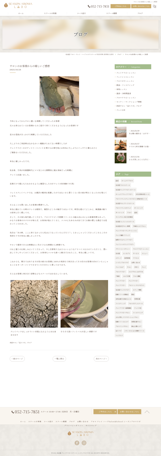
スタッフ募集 (137, 290)
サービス (136, 253)
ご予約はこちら (120, 6)
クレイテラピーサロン (123, 313)
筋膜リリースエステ (122, 322)
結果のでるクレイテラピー (124, 240)
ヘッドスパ (119, 335)
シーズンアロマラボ (122, 262)
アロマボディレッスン (125, 81)
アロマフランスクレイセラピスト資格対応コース (131, 199)
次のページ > (101, 358)
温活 (117, 181)
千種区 (118, 276)
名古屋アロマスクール (123, 185)
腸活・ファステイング (125, 85)
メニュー (145, 253)
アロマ (129, 212)
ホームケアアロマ (127, 181)
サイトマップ (91, 425)
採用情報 (127, 258)
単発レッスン (121, 89)
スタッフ (118, 258)
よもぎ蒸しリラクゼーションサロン (127, 317)
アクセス (136, 258)
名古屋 (118, 253)
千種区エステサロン (139, 226)
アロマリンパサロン (122, 326)
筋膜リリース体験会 (122, 294)
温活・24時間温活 (123, 93)
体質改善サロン (136, 322)
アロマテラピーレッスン (126, 97)
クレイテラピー (121, 281)
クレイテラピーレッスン (126, 72)
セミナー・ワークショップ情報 (129, 101)
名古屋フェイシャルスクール (125, 222)
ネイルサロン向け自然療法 (124, 217)
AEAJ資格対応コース (142, 194)
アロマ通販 (136, 276)
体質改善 (137, 299)
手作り (136, 267)
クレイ (144, 267)
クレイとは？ (120, 267)
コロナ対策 (126, 276)
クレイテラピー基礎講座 (123, 308)
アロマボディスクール (136, 303)
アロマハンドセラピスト (136, 285)
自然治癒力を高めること (123, 299)
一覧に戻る (59, 358)
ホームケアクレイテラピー (124, 194)
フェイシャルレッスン (125, 77)
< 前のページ (17, 358)
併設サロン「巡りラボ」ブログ (21, 342)
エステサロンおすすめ (136, 272)
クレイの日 (120, 110)
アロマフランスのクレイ (123, 208)
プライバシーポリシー (123, 249)
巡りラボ (118, 331)
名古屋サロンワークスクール (125, 203)
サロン (129, 267)
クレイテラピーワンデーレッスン (126, 231)
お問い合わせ (135, 262)
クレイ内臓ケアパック (123, 235)
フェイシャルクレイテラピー (125, 244)
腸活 (132, 294)
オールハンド (138, 208)
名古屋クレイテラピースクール (126, 190)
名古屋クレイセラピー (123, 290)
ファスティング (121, 303)
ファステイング (138, 313)
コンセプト (126, 253)
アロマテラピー (121, 272)
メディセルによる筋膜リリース (134, 331)
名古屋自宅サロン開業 (123, 226)
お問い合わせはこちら (141, 6)
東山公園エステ (136, 326)
